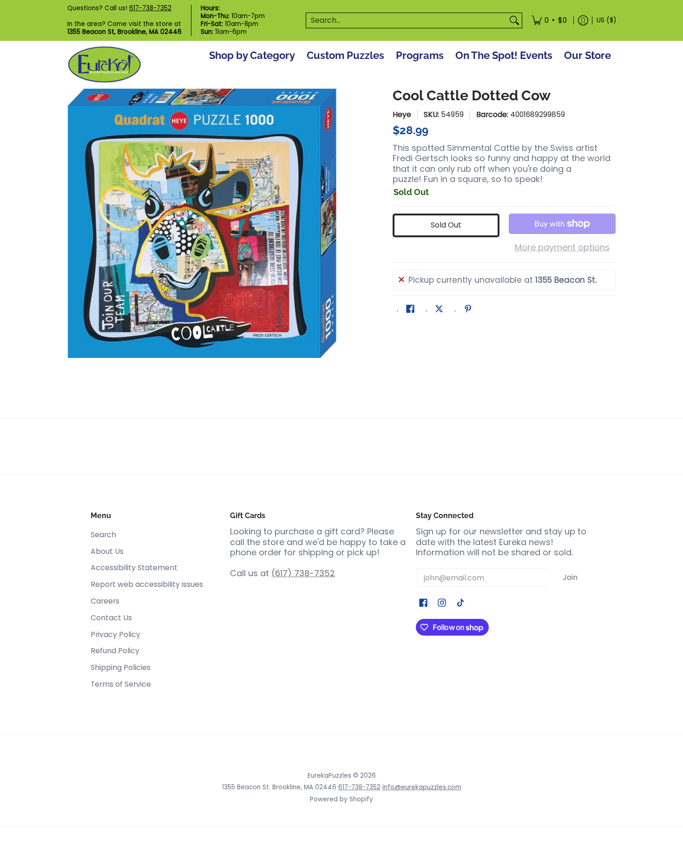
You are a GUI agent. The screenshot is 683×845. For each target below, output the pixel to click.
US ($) (606, 20)
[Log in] (583, 20)
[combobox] (406, 20)
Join (570, 577)
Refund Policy (115, 650)
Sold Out (446, 225)
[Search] (514, 20)
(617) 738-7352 (303, 573)
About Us (107, 551)
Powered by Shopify (341, 799)
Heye (402, 114)
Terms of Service (121, 684)
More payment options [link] (562, 247)
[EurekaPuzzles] (104, 65)
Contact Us (111, 617)
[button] (410, 309)
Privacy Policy (115, 634)
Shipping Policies (121, 667)
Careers (105, 601)
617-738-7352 (150, 8)
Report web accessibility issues (147, 584)
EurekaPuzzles (329, 775)
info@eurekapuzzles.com (421, 787)
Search (103, 534)
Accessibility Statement (134, 567)
